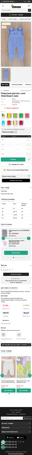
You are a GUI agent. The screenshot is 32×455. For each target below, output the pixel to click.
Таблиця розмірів (16, 84)
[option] (6, 74)
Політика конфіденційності (16, 453)
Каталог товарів (17, 15)
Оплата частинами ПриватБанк (18, 170)
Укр (25, 1)
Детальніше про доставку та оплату (14, 345)
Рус (29, 1)
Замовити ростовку (16, 180)
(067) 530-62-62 (10, 442)
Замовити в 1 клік (17, 164)
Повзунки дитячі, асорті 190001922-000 (23, 381)
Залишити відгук (16, 274)
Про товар (5, 84)
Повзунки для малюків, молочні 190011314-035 (8, 381)
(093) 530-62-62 (10, 447)
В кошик (13, 159)
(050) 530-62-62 (10, 444)
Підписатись (27, 418)
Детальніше (16, 253)
